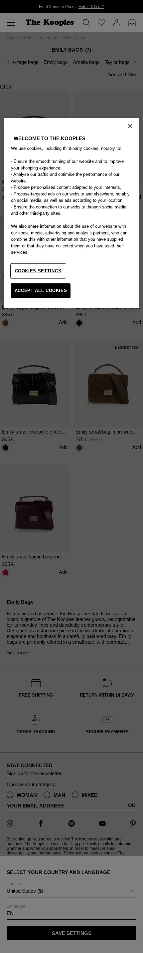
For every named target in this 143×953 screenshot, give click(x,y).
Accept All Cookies (41, 290)
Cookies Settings (38, 270)
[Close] (130, 126)
